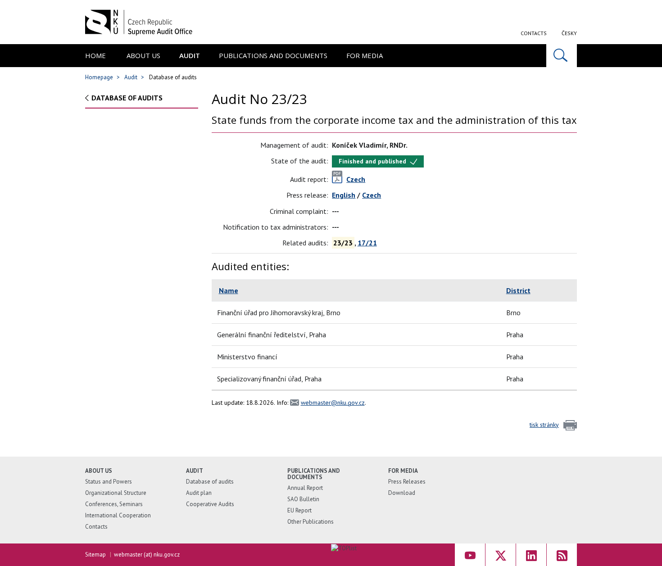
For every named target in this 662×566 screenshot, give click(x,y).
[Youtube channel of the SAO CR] (470, 554)
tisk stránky (544, 425)
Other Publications (310, 521)
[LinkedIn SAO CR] (531, 554)
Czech (371, 194)
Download (401, 493)
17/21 (367, 242)
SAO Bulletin (303, 499)
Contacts (534, 33)
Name (228, 290)
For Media (364, 55)
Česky (569, 33)
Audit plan (199, 493)
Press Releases (407, 481)
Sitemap (95, 554)
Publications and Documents (273, 55)
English (343, 194)
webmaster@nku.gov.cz (333, 402)
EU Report (299, 510)
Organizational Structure (115, 493)
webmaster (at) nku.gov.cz (147, 554)
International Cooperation (118, 515)
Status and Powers (108, 481)
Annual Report (305, 488)
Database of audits (127, 97)
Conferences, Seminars (114, 504)
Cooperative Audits (210, 504)
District (518, 290)
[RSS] (562, 554)
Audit (189, 55)
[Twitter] (500, 554)
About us (143, 55)
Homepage (99, 77)
